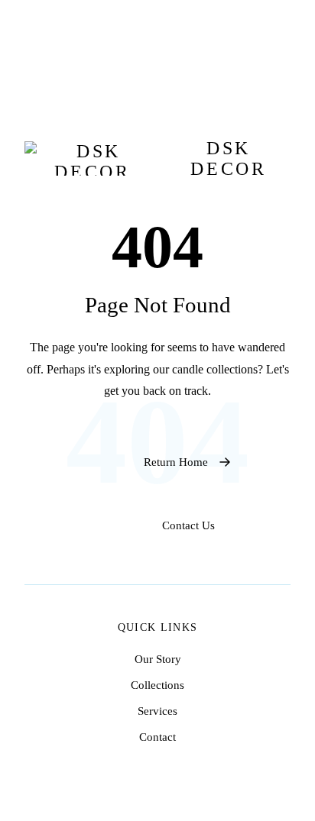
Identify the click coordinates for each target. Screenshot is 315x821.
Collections (157, 684)
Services (157, 710)
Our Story (158, 658)
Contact (157, 736)
